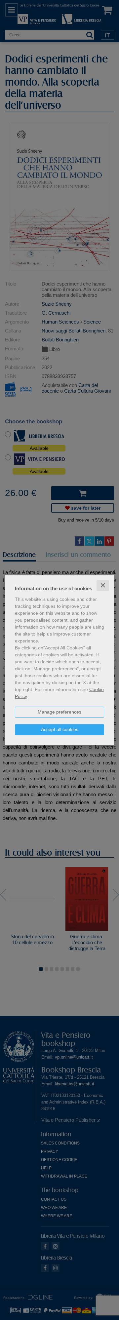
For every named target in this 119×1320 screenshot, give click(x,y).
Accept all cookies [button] (59, 729)
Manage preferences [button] (59, 712)
